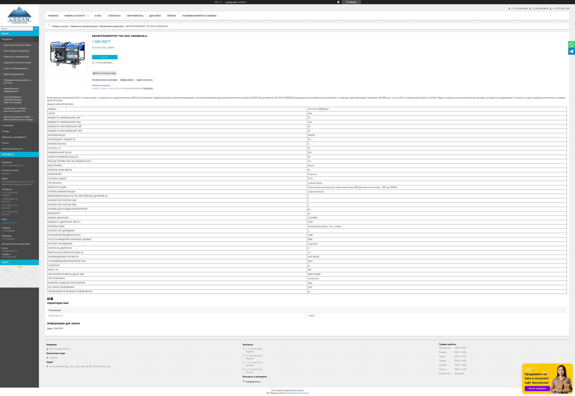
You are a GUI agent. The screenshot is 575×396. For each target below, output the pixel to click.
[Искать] (36, 28)
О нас (98, 16)
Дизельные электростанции (17, 45)
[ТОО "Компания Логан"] (19, 13)
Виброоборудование (14, 74)
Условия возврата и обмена (199, 16)
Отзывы (6, 131)
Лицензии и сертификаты (14, 137)
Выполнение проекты (12, 148)
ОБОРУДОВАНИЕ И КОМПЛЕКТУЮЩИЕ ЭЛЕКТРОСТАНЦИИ (13, 100)
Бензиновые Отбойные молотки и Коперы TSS (15, 109)
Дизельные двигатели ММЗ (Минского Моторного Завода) (18, 118)
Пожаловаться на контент (298, 393)
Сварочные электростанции (17, 62)
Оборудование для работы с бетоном (17, 81)
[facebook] (48, 299)
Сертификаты (135, 16)
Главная (53, 16)
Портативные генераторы (16, 50)
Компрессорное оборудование (11, 90)
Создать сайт (231, 2)
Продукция (7, 39)
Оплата (171, 16)
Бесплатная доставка (106, 73)
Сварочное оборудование (16, 56)
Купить (104, 57)
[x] (51, 299)
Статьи (5, 143)
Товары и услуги (74, 16)
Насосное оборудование (16, 68)
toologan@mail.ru (10, 222)
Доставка (155, 16)
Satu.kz (301, 390)
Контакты (115, 16)
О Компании (7, 125)
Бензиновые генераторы (112, 26)
